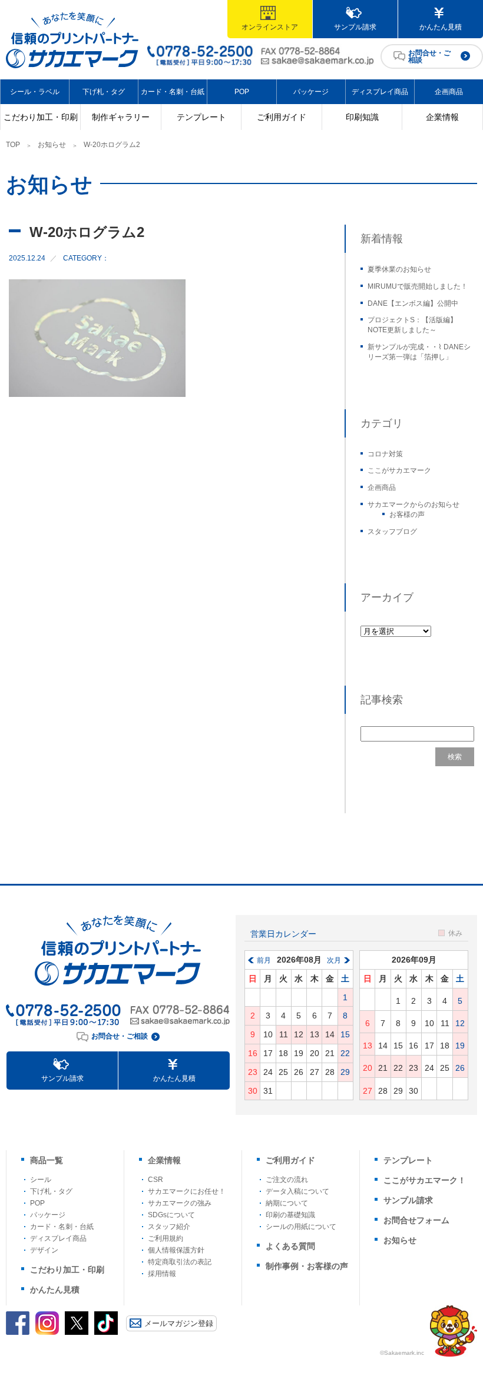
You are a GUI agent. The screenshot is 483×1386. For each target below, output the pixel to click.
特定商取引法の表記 (179, 1262)
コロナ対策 (385, 454)
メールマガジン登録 (178, 1323)
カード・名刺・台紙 (172, 92)
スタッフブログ (392, 531)
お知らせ (52, 145)
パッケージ (311, 92)
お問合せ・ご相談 (429, 56)
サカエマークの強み (179, 1203)
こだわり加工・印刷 (41, 117)
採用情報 (162, 1274)
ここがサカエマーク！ (424, 1180)
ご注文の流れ (287, 1179)
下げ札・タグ (103, 92)
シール (40, 1179)
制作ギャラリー (121, 117)
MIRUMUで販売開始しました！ (418, 286)
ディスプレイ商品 (380, 92)
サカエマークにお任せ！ (187, 1191)
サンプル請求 (355, 27)
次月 (334, 960)
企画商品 (449, 92)
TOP (13, 145)
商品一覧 (46, 1160)
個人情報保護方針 (176, 1250)
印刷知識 (362, 117)
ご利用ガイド (281, 117)
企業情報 (442, 117)
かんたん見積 (440, 27)
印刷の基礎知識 (290, 1215)
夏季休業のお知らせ (399, 269)
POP (241, 92)
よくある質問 (290, 1246)
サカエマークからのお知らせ (413, 504)
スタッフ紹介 (169, 1227)
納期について (287, 1203)
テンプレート (201, 117)
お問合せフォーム (416, 1220)
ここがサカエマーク (399, 470)
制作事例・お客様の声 (307, 1266)
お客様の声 (407, 514)
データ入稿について (297, 1191)
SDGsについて (171, 1215)
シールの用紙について (301, 1227)
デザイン (44, 1250)
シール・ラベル (34, 92)
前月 (264, 960)
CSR (155, 1179)
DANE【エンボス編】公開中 (413, 303)
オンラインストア (270, 27)
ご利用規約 (165, 1238)
